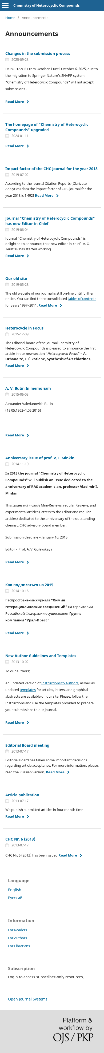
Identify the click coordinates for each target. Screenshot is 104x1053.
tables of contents (82, 298)
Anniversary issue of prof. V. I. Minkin (39, 457)
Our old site (16, 278)
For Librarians (19, 945)
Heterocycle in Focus (24, 328)
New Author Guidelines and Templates (40, 655)
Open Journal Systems (27, 999)
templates (28, 689)
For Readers (17, 929)
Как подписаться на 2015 (29, 584)
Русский (15, 897)
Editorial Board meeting (27, 745)
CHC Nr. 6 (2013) (20, 839)
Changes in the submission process (37, 53)
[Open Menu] (5, 5)
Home (10, 17)
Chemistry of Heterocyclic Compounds (46, 5)
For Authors (17, 937)
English (14, 889)
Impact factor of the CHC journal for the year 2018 (51, 168)
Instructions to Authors (59, 683)
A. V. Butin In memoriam (28, 388)
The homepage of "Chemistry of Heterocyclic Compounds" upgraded (46, 127)
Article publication (22, 794)
